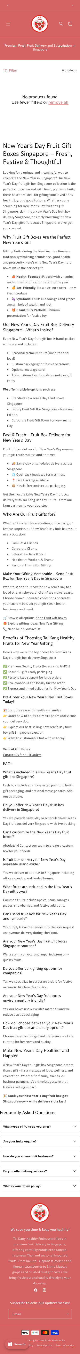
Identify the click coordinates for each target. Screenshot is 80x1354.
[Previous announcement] (7, 5)
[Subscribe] (67, 1314)
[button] (8, 23)
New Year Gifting (51, 623)
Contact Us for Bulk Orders (22, 754)
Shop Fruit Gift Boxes (51, 617)
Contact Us (32, 629)
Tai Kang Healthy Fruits (38, 1340)
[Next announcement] (72, 5)
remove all (58, 102)
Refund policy (44, 1345)
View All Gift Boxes (16, 749)
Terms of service (65, 1345)
